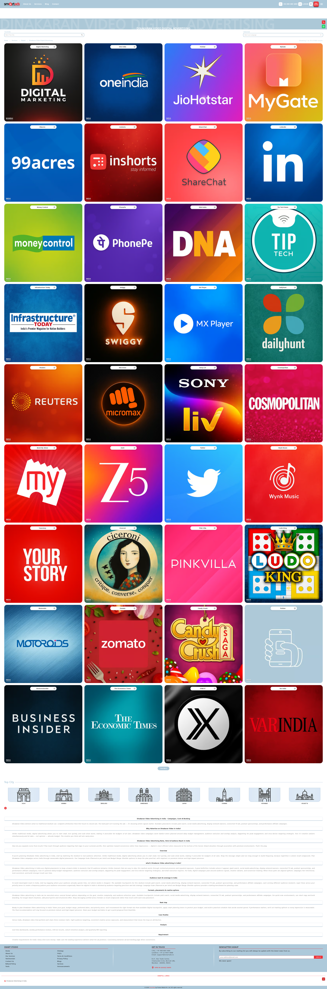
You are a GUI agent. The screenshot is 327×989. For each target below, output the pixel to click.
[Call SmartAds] (323, 22)
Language (246, 32)
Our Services (10, 956)
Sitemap (60, 951)
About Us (27, 4)
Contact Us (10, 961)
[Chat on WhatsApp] (323, 26)
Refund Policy (11, 964)
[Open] (321, 35)
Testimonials (10, 959)
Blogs (59, 961)
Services (38, 4)
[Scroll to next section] (323, 978)
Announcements (63, 966)
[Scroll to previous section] (323, 975)
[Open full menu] (322, 4)
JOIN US (318, 957)
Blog (47, 4)
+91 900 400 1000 (290, 4)
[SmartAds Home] (12, 4)
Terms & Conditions (64, 956)
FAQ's (59, 953)
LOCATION (7, 32)
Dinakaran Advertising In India (16, 981)
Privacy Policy (62, 959)
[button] (280, 4)
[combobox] (44, 35)
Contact (55, 4)
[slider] (5, 808)
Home (8, 951)
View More (163, 768)
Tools (7, 966)
